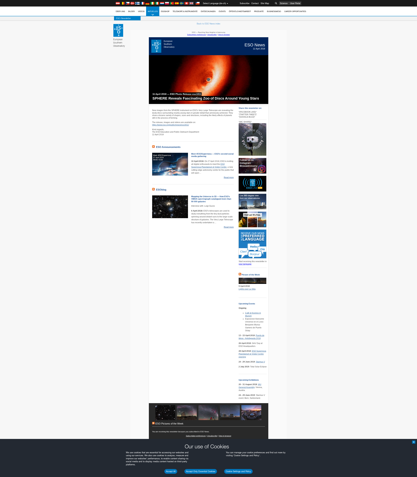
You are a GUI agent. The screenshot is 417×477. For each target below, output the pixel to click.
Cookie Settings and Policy (238, 471)
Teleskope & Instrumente (185, 11)
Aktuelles (153, 11)
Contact (255, 3)
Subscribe (244, 3)
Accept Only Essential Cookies (200, 471)
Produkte (259, 11)
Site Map (265, 3)
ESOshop (165, 11)
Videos (141, 11)
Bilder (131, 11)
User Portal (295, 3)
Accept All (171, 471)
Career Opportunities (295, 11)
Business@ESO (274, 11)
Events (222, 11)
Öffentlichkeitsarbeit (240, 11)
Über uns (120, 11)
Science (284, 3)
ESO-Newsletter (123, 18)
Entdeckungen (208, 11)
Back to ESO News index (208, 23)
